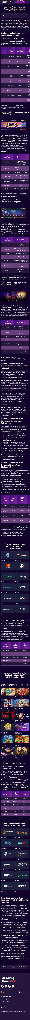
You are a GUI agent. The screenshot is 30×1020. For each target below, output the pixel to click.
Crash (19, 685)
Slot (25, 685)
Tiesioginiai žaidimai (12, 685)
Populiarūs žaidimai (3, 685)
